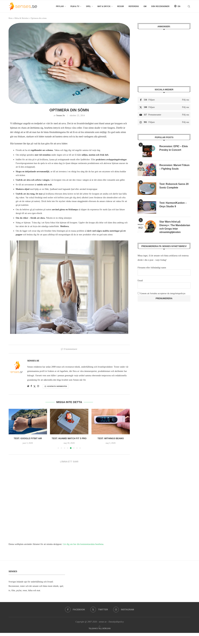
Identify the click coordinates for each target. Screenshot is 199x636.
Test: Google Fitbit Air (28, 438)
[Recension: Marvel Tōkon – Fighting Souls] (147, 170)
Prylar (60, 6)
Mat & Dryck (104, 6)
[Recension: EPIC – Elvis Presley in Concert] (147, 151)
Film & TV (74, 6)
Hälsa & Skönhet (21, 18)
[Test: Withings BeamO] (110, 421)
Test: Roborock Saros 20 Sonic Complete (174, 186)
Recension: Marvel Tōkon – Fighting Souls (174, 167)
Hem (10, 18)
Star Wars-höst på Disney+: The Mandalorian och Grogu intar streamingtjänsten (174, 226)
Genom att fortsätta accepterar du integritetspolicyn (162, 293)
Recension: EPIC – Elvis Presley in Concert (173, 148)
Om (144, 6)
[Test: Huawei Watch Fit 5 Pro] (69, 421)
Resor (120, 6)
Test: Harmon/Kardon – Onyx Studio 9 (173, 205)
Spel (88, 6)
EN (178, 6)
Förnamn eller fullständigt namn (152, 267)
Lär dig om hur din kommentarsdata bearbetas (83, 544)
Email (140, 280)
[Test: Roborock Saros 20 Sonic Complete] (147, 188)
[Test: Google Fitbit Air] (28, 421)
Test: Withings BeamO (110, 438)
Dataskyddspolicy (116, 622)
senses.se (60, 115)
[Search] (188, 6)
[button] (12, 428)
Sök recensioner (160, 6)
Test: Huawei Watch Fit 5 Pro (69, 438)
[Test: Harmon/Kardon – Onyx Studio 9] (147, 207)
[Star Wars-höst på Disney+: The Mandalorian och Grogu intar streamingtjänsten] (147, 226)
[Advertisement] (164, 55)
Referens (134, 6)
